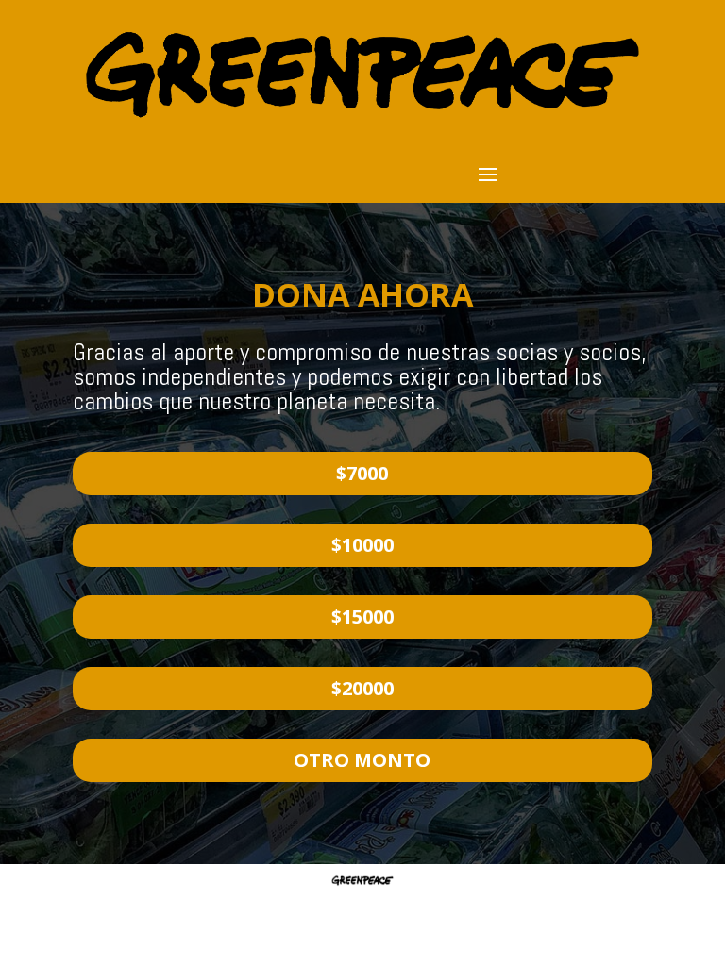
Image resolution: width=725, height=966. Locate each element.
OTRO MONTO (362, 760)
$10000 (362, 545)
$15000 (362, 616)
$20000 (362, 688)
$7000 (362, 473)
